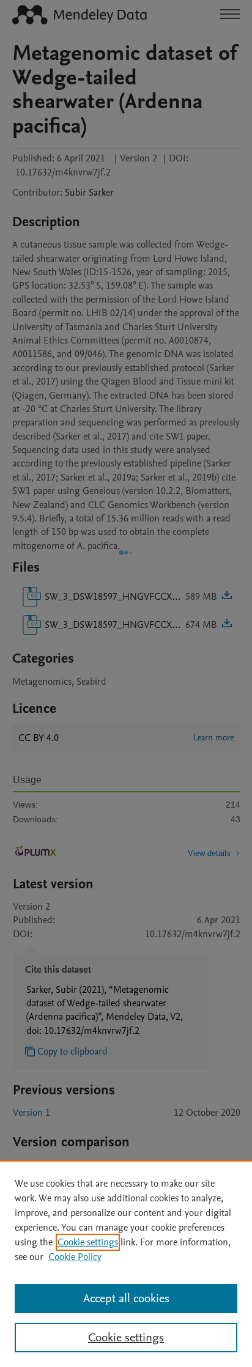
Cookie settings (87, 1242)
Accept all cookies (126, 1298)
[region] (126, 1263)
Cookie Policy (75, 1257)
